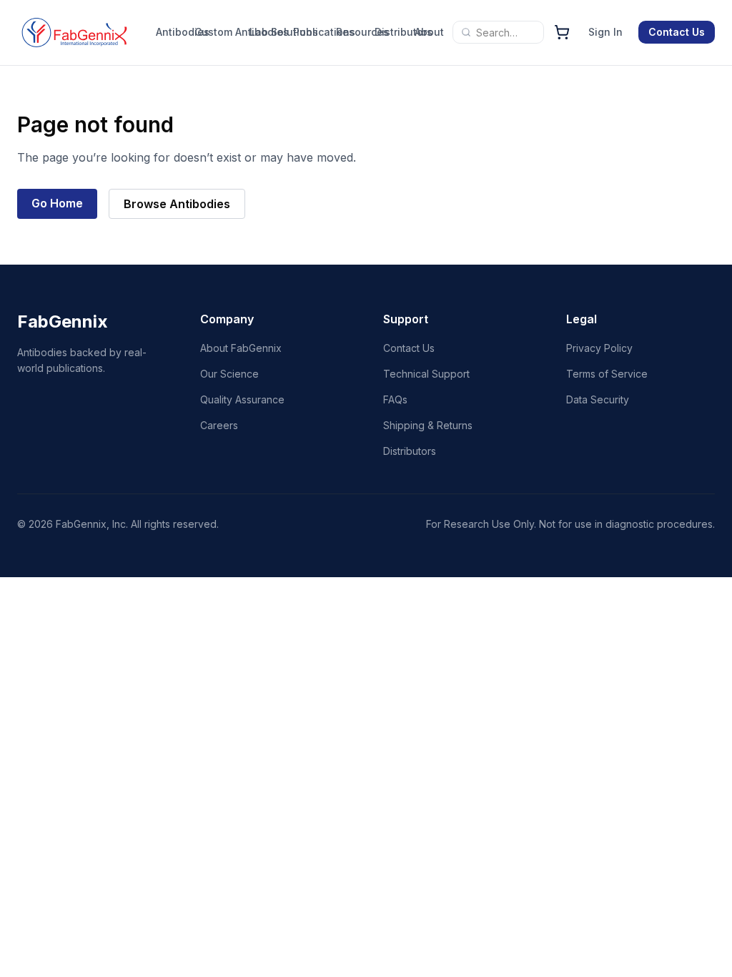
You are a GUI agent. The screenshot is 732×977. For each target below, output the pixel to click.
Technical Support (426, 374)
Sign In (605, 32)
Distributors (391, 32)
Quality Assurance (242, 399)
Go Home (57, 203)
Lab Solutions (283, 32)
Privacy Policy (599, 348)
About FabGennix (241, 348)
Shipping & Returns (428, 425)
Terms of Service (607, 374)
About (425, 32)
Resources (351, 32)
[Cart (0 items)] (561, 32)
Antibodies (171, 32)
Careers (219, 425)
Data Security (597, 399)
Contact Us (676, 32)
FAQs (395, 399)
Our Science (229, 374)
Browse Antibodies (177, 204)
